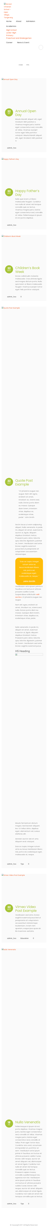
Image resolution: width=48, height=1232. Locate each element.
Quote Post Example (24, 482)
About (18, 21)
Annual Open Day (25, 113)
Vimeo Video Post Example (26, 908)
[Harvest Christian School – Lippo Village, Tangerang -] (9, 11)
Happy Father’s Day (27, 192)
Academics (11, 26)
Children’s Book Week (27, 269)
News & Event (23, 42)
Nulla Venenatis (27, 1122)
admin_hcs (11, 148)
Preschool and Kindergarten (19, 38)
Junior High (11, 32)
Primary (9, 35)
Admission (30, 21)
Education (25, 938)
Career (9, 42)
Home (8, 21)
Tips (22, 864)
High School (11, 30)
